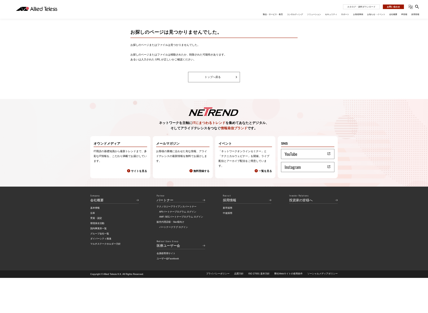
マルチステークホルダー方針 (105, 243)
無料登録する (201, 171)
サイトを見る (139, 171)
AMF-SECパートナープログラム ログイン (181, 216)
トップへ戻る (213, 77)
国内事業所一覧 (98, 228)
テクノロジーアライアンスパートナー (176, 206)
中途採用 (227, 213)
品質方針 (239, 273)
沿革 (92, 213)
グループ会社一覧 (99, 233)
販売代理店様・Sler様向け (170, 222)
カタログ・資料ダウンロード (361, 7)
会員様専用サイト (166, 253)
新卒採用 (227, 207)
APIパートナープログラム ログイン (177, 211)
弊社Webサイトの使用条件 (288, 273)
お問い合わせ (393, 7)
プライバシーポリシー (218, 273)
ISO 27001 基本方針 (259, 273)
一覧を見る (265, 171)
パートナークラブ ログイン (173, 227)
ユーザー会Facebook (168, 258)
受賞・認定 (96, 218)
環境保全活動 (97, 223)
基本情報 (95, 207)
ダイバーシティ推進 (100, 238)
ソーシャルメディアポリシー (322, 273)
